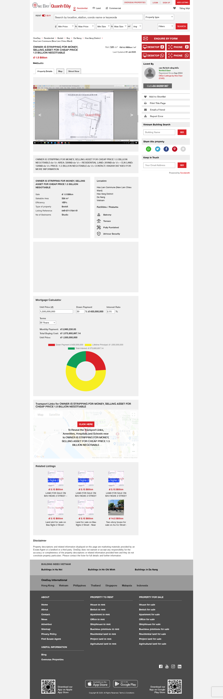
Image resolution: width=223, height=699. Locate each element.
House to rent (97, 604)
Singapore (111, 585)
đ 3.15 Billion (55, 489)
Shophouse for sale (149, 624)
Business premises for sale (154, 629)
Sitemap (45, 629)
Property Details (44, 71)
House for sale (147, 604)
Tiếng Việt (184, 8)
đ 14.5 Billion (116, 518)
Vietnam (63, 585)
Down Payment (84, 307)
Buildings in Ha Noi (51, 569)
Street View (73, 71)
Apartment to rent (100, 614)
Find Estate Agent (51, 638)
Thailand (96, 585)
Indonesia (142, 585)
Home (44, 604)
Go (182, 132)
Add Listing (182, 2)
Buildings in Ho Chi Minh (101, 569)
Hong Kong (47, 585)
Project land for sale (150, 638)
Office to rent (97, 619)
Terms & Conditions (126, 693)
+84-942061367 (159, 85)
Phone (178, 47)
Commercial (115, 8)
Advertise (46, 624)
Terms (43, 318)
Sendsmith (185, 173)
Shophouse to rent (100, 624)
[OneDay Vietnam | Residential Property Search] (51, 5)
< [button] (39, 114)
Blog (44, 654)
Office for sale (147, 619)
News (44, 619)
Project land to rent (100, 638)
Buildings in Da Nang (146, 569)
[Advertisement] (166, 227)
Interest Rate (113, 307)
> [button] (131, 114)
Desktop (153, 47)
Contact (45, 614)
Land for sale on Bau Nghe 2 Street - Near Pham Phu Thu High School (86, 526)
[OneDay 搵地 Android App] (125, 683)
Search (181, 26)
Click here (86, 424)
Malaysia (127, 585)
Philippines (79, 585)
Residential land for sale (152, 634)
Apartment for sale (149, 614)
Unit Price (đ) (46, 307)
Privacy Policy (48, 634)
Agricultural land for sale (152, 643)
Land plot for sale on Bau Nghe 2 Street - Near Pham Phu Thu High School (56, 526)
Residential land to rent (103, 634)
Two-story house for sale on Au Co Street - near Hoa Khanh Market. (116, 525)
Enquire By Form (166, 38)
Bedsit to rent (97, 609)
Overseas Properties (134, 2)
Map (60, 71)
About (44, 609)
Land (98, 8)
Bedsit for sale (147, 609)
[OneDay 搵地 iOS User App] (97, 683)
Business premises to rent (104, 629)
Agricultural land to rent (103, 643)
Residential (82, 8)
